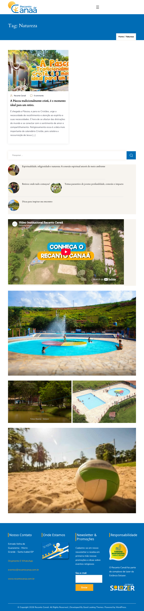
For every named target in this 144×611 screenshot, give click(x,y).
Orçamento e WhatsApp (20, 560)
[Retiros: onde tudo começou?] (13, 187)
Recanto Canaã (20, 95)
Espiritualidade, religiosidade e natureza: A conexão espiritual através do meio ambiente (63, 166)
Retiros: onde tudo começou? (36, 184)
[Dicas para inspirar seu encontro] (13, 205)
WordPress (121, 607)
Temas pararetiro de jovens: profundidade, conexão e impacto (94, 184)
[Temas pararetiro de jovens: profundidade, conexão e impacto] (56, 187)
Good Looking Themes (93, 607)
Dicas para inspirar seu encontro (37, 201)
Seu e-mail (81, 573)
